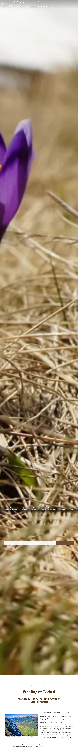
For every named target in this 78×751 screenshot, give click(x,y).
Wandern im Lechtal (45, 6)
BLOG (54, 6)
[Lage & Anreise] (15, 2)
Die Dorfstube (18, 6)
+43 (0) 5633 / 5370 (25, 2)
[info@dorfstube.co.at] (17, 2)
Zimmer (25, 6)
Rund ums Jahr (34, 6)
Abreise (20, 542)
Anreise (7, 542)
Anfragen (65, 543)
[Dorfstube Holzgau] (7, 6)
